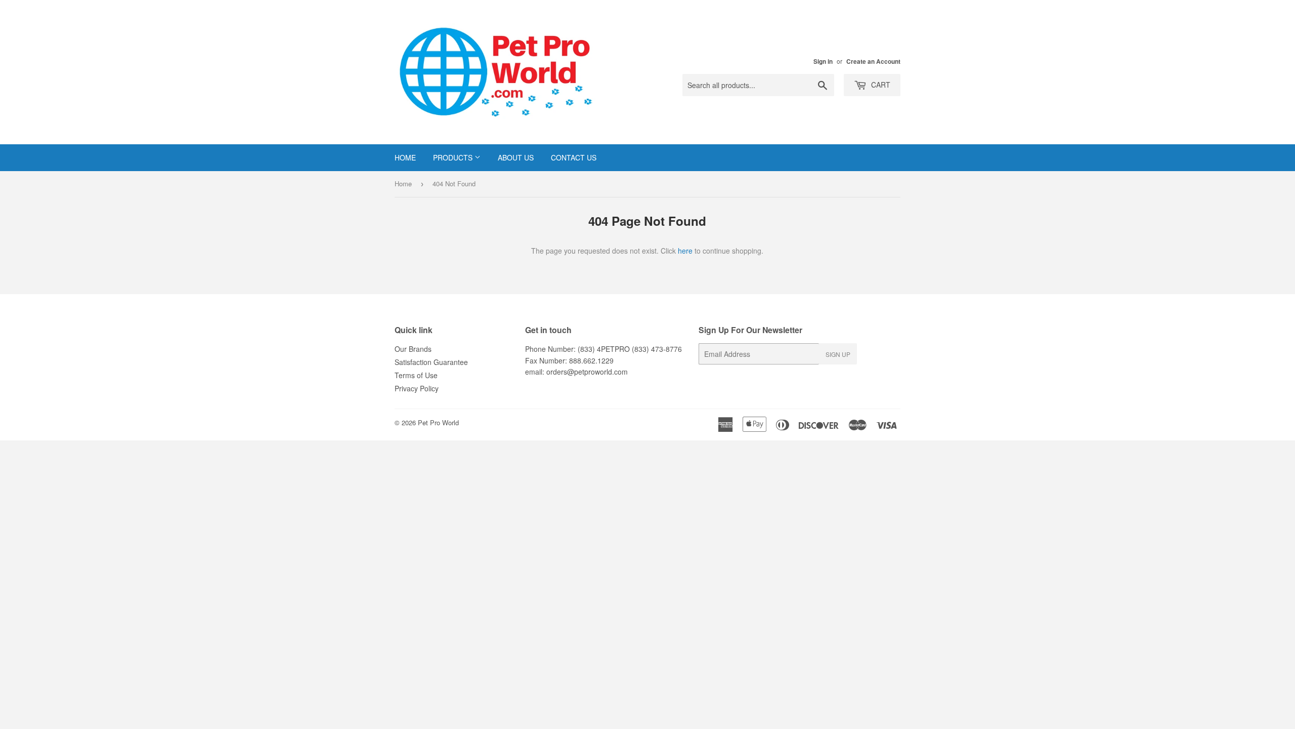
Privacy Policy (417, 388)
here (685, 251)
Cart (879, 84)
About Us (516, 157)
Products (453, 157)
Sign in (823, 61)
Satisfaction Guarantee (431, 362)
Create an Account (873, 61)
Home (405, 157)
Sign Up (838, 354)
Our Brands (413, 349)
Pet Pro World (438, 422)
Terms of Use (416, 375)
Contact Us (573, 157)
